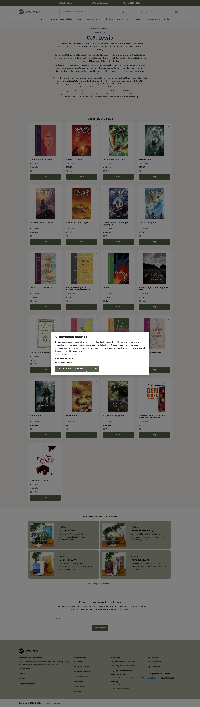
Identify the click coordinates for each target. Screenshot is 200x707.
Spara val (79, 368)
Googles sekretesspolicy (65, 354)
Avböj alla (93, 368)
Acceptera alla (64, 368)
